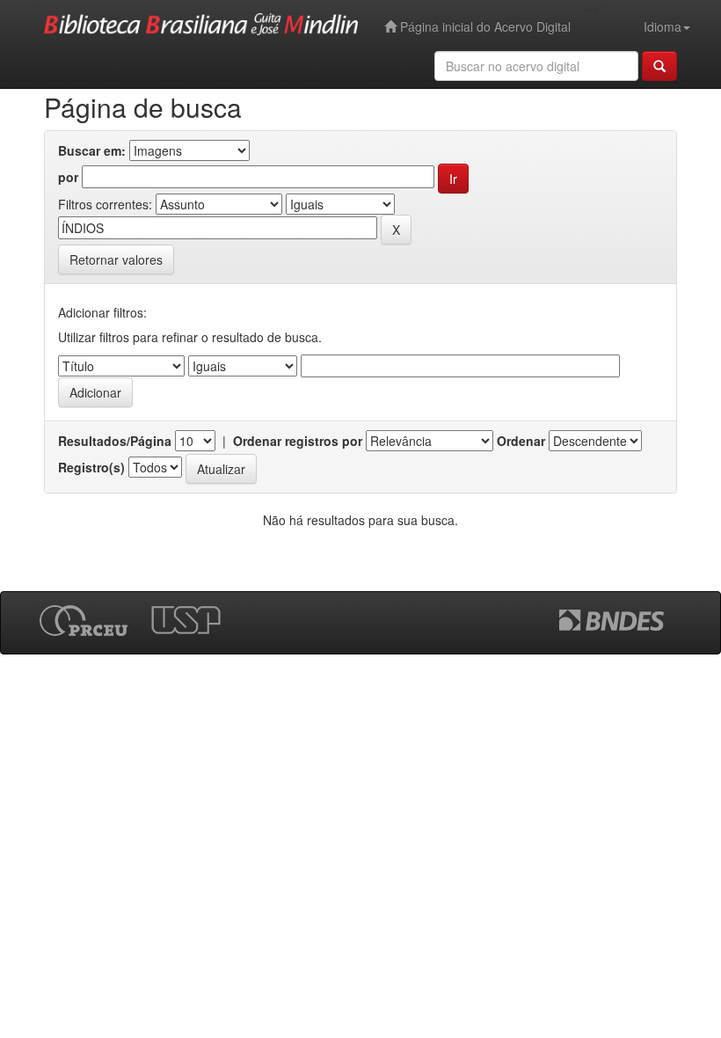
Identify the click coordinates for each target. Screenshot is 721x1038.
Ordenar (521, 441)
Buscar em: (92, 150)
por (68, 177)
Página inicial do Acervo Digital (484, 26)
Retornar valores (116, 259)
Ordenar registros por (297, 441)
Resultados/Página (114, 441)
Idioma (662, 26)
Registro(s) (91, 467)
